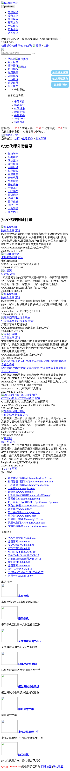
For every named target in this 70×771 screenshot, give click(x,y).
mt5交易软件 (21, 545)
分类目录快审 (60, 72)
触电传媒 (23, 754)
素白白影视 (26, 505)
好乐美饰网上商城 (11, 414)
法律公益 (13, 198)
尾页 (14, 468)
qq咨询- (28, 45)
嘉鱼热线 (20, 491)
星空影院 (22, 515)
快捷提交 (6, 45)
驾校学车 (13, 153)
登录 (38, 45)
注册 (46, 45)
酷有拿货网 (7, 230)
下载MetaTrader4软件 (25, 572)
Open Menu (8, 6)
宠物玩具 (13, 177)
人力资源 (13, 208)
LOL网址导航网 (27, 663)
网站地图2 (58, 766)
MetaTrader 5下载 (23, 555)
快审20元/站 (11, 135)
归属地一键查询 (25, 519)
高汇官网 (19, 562)
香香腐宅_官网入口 (30, 478)
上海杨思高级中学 (28, 731)
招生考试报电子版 (28, 686)
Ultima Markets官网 (24, 558)
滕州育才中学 (26, 709)
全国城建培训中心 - (29, 641)
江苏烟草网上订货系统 (14, 321)
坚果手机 (23, 618)
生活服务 (27, 138)
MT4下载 (19, 548)
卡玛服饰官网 (9, 257)
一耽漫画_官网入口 (28, 485)
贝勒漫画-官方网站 (29, 495)
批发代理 (40, 138)
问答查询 (13, 160)
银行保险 (13, 164)
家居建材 (13, 174)
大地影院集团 (27, 526)
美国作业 (24, 498)
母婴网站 (13, 157)
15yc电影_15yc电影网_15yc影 (33, 502)
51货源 (5, 274)
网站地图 (46, 766)
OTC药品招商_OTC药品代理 (17, 398)
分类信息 (13, 181)
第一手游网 (24, 512)
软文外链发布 (60, 78)
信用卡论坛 (20, 575)
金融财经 (13, 167)
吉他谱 (21, 488)
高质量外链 (60, 84)
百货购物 (13, 194)
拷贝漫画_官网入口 (30, 481)
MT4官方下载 (21, 551)
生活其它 (13, 188)
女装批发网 (7, 337)
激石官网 (19, 541)
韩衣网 (5, 441)
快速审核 (17, 45)
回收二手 (13, 205)
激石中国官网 (21, 538)
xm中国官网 (21, 569)
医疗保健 (13, 201)
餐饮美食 (13, 184)
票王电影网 (26, 522)
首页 (17, 138)
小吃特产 (13, 191)
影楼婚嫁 (13, 170)
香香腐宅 (20, 509)
